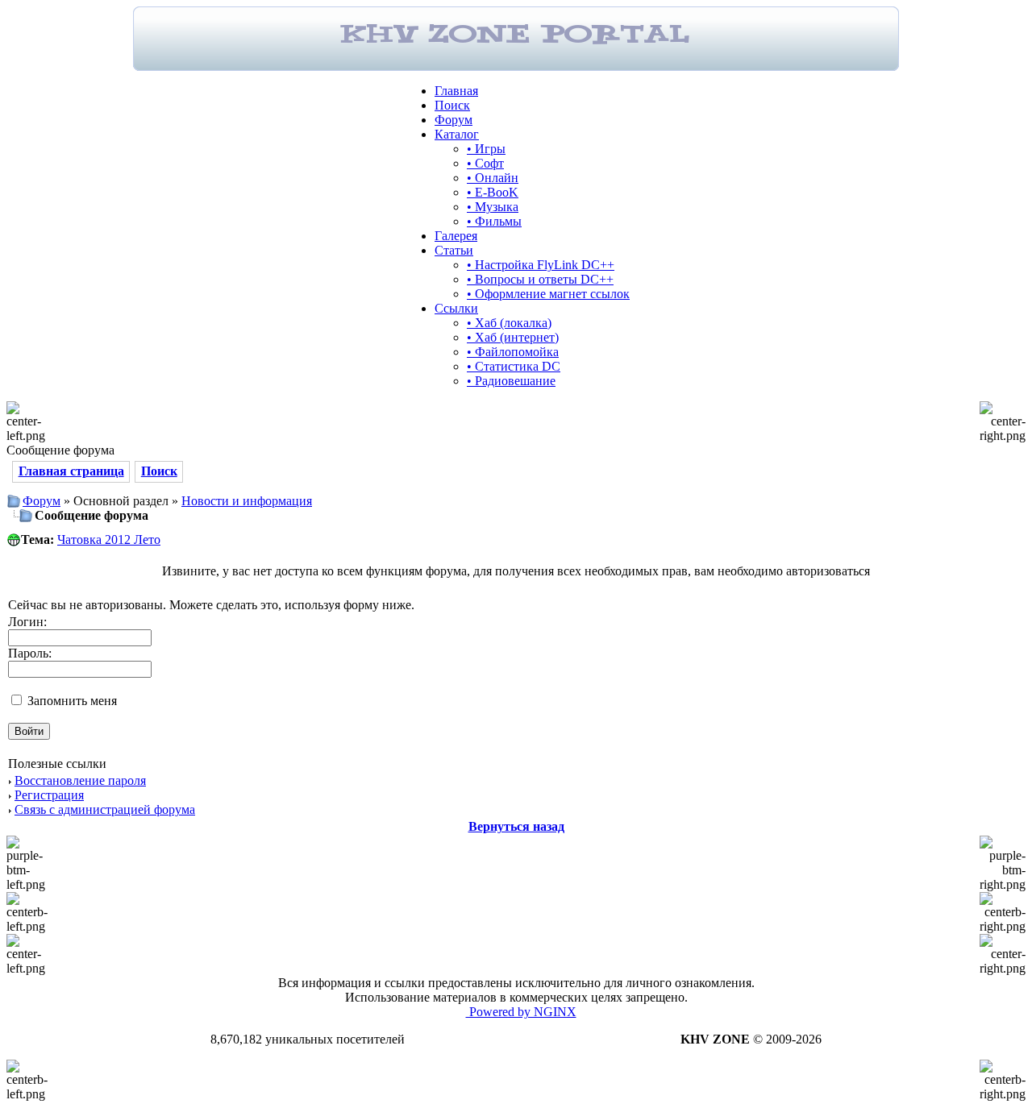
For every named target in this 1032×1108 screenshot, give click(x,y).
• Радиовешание (511, 381)
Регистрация (49, 795)
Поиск (452, 105)
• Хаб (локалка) (509, 323)
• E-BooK (492, 192)
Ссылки (456, 308)
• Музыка (492, 207)
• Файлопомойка (513, 352)
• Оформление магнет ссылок (548, 294)
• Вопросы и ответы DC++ (540, 279)
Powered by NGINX (521, 1012)
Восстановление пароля (80, 780)
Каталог (457, 134)
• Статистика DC (513, 366)
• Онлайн (492, 178)
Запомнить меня (70, 701)
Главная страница (71, 471)
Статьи (454, 250)
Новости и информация (246, 501)
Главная (456, 91)
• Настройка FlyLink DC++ (540, 265)
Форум (453, 120)
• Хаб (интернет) (513, 337)
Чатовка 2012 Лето (108, 539)
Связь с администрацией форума (105, 809)
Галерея (456, 236)
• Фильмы (494, 221)
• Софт (485, 163)
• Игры (486, 149)
